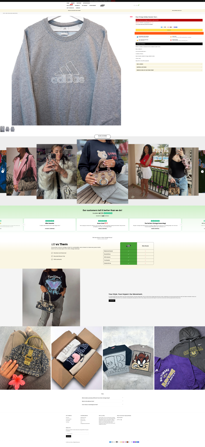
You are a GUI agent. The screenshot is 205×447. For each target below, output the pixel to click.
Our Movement (68, 419)
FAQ (81, 422)
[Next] (131, 71)
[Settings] (136, 5)
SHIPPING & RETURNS (141, 67)
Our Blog (67, 422)
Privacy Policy (83, 420)
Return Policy (83, 419)
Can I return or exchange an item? (90, 404)
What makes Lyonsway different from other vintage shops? (96, 398)
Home (4, 13)
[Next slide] (202, 171)
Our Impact (68, 420)
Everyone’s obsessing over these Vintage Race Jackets (102, 0)
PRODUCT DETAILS (141, 43)
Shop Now (112, 300)
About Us (67, 417)
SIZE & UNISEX (140, 64)
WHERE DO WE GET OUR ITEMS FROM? (145, 70)
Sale (131, 16)
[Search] (134, 5)
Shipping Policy (83, 417)
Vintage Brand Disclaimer (85, 423)
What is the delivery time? (88, 401)
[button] (138, 5)
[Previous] (1, 71)
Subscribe (68, 436)
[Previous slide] (2, 171)
